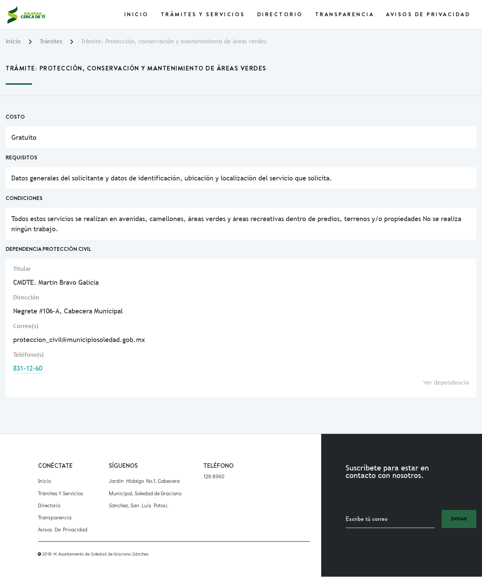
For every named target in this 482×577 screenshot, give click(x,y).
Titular (22, 268)
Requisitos (21, 157)
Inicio (136, 14)
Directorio (280, 14)
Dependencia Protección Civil (48, 249)
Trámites (51, 41)
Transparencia (344, 14)
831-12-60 (27, 368)
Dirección (26, 297)
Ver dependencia (446, 382)
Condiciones (24, 198)
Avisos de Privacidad (428, 14)
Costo (15, 117)
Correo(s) (25, 326)
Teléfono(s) (28, 354)
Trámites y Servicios (203, 14)
